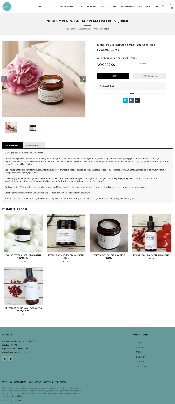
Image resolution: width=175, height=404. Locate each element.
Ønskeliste (151, 76)
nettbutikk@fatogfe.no (18, 348)
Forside (139, 342)
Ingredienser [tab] (32, 145)
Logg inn (140, 361)
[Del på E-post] (137, 100)
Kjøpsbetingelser (18, 382)
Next (83, 79)
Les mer (67, 393)
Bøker (104, 6)
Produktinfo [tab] (11, 145)
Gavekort (140, 357)
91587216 (15, 345)
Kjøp (115, 76)
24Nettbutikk (17, 401)
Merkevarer (144, 6)
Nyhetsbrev (60, 382)
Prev (4, 79)
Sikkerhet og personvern (41, 382)
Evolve (112, 86)
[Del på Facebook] (131, 100)
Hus (80, 6)
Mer (156, 6)
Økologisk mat (67, 6)
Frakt (4, 382)
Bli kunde (140, 347)
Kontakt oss (142, 366)
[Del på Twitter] (125, 100)
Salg (52, 6)
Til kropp (91, 6)
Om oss (139, 352)
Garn (113, 6)
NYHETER (42, 6)
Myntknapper (127, 6)
